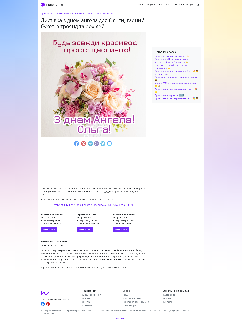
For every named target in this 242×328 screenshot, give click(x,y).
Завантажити (48, 229)
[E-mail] (109, 144)
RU (122, 318)
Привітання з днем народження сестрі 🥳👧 (176, 98)
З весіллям (164, 4)
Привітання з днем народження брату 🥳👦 (176, 71)
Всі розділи (188, 4)
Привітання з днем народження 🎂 (172, 56)
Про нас (167, 298)
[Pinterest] (83, 144)
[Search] (198, 4)
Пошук (126, 294)
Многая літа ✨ (162, 74)
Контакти (168, 301)
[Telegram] (90, 144)
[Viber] (96, 144)
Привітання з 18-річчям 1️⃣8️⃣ (169, 95)
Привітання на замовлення (136, 301)
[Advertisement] (93, 167)
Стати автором (130, 305)
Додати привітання (132, 298)
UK (117, 318)
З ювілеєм (86, 298)
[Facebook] (76, 144)
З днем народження (147, 4)
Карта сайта (169, 294)
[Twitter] (102, 144)
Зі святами (176, 4)
